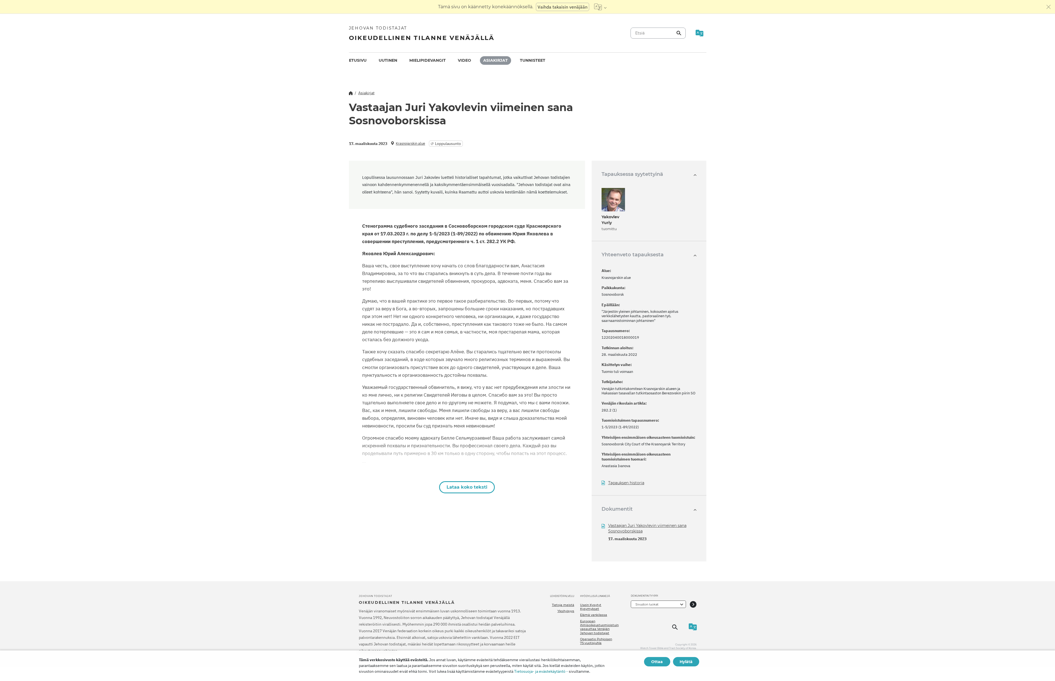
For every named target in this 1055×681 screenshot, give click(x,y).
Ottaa (657, 661)
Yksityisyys (565, 611)
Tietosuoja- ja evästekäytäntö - (541, 671)
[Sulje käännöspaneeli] (1049, 7)
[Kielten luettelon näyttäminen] (600, 7)
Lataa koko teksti (467, 487)
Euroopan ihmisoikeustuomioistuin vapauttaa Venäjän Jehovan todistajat (599, 627)
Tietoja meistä (563, 605)
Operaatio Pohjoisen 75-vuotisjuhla (596, 641)
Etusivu (358, 60)
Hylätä (686, 661)
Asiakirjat (495, 60)
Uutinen (388, 60)
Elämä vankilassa (593, 615)
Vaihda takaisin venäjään (562, 7)
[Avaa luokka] (693, 604)
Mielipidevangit (427, 60)
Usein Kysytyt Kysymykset (590, 607)
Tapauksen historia (626, 483)
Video (464, 60)
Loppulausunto (448, 143)
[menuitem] (358, 60)
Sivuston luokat (646, 604)
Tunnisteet (532, 60)
